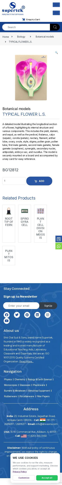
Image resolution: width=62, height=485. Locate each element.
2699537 (21, 424)
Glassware (25, 385)
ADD (41, 181)
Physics (8, 379)
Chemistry (20, 379)
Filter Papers (43, 396)
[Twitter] (17, 315)
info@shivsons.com (47, 424)
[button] (56, 53)
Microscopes (10, 385)
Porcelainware (27, 396)
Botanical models (16, 109)
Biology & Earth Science (40, 379)
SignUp (48, 305)
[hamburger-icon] (56, 4)
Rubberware (10, 396)
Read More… (26, 361)
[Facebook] (7, 315)
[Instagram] (48, 315)
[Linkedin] (37, 315)
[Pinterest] (27, 315)
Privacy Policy (20, 471)
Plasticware (39, 385)
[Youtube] (7, 321)
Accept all (47, 478)
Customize (23, 478)
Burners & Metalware (15, 390)
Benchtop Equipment (39, 390)
